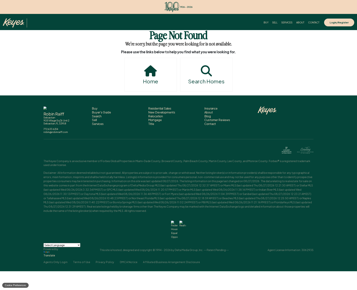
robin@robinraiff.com (56, 132)
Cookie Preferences (15, 285)
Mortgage (155, 120)
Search (97, 116)
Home (150, 81)
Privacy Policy (105, 262)
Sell (275, 22)
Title (151, 124)
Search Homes (206, 81)
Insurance (211, 108)
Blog (207, 116)
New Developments (161, 112)
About (300, 22)
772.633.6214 (51, 129)
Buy (266, 22)
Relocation (155, 116)
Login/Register (339, 22)
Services (286, 22)
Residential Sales (159, 108)
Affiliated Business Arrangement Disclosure (171, 262)
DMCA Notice (129, 262)
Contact (313, 22)
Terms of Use (81, 262)
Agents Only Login (55, 262)
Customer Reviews (217, 120)
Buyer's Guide (101, 112)
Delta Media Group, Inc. (189, 250)
